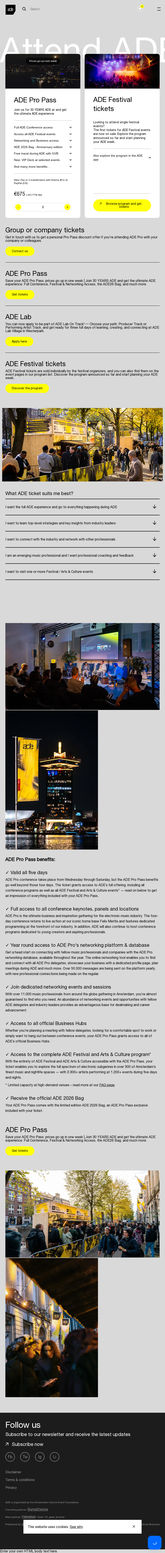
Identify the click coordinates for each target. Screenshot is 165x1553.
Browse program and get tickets (124, 205)
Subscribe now (27, 1444)
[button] (155, 1543)
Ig (39, 1457)
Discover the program (27, 388)
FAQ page (107, 1085)
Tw (25, 1457)
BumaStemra (38, 1509)
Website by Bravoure (147, 1524)
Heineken (29, 1516)
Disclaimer (13, 1472)
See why (76, 1527)
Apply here (19, 341)
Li (54, 1457)
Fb (10, 1457)
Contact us (20, 251)
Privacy (11, 1487)
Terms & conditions (20, 1479)
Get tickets (20, 294)
